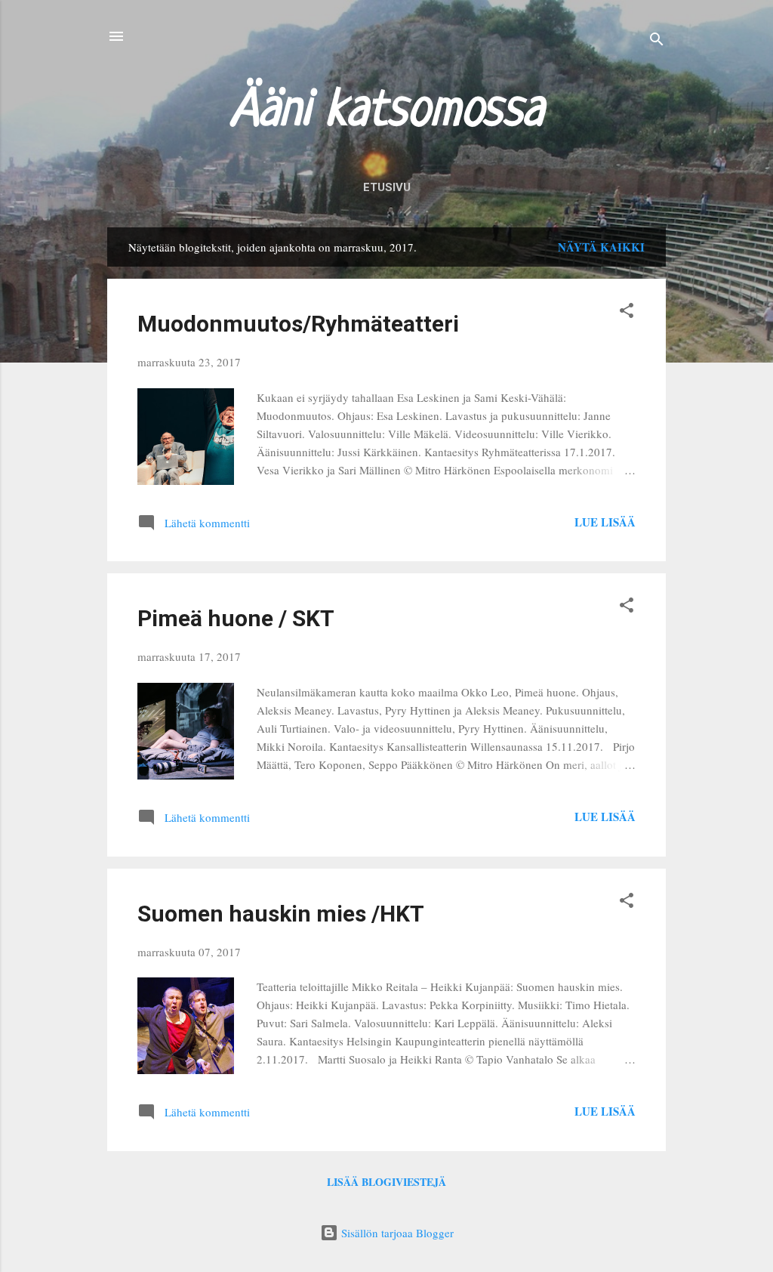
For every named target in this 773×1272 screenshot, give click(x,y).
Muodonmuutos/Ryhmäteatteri (298, 323)
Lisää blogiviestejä (386, 1182)
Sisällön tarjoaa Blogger (396, 1232)
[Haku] (657, 41)
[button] (626, 312)
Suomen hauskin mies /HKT (280, 913)
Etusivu (387, 187)
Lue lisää (605, 522)
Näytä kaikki (601, 247)
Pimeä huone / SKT (235, 618)
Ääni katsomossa (387, 112)
